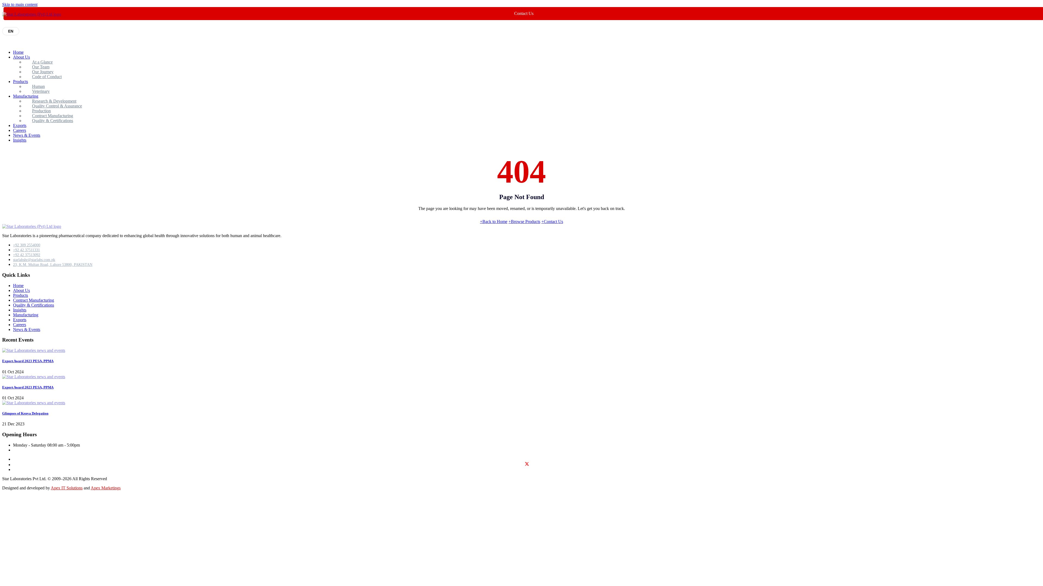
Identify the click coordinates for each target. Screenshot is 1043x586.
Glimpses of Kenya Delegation (25, 413)
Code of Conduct (47, 76)
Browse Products (524, 221)
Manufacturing (25, 315)
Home (18, 52)
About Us (21, 57)
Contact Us (552, 221)
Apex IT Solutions (67, 488)
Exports (19, 125)
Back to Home (493, 221)
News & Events (26, 135)
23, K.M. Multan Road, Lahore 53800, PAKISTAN (52, 265)
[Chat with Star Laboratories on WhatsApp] (6, 502)
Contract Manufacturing (33, 300)
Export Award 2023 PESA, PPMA (28, 361)
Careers (19, 130)
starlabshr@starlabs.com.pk (34, 260)
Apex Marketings (106, 488)
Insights (19, 140)
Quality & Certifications (52, 120)
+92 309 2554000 (26, 245)
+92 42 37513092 (26, 255)
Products (20, 81)
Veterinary (41, 91)
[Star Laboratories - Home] (31, 14)
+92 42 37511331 (26, 250)
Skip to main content (19, 4)
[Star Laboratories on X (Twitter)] (527, 465)
